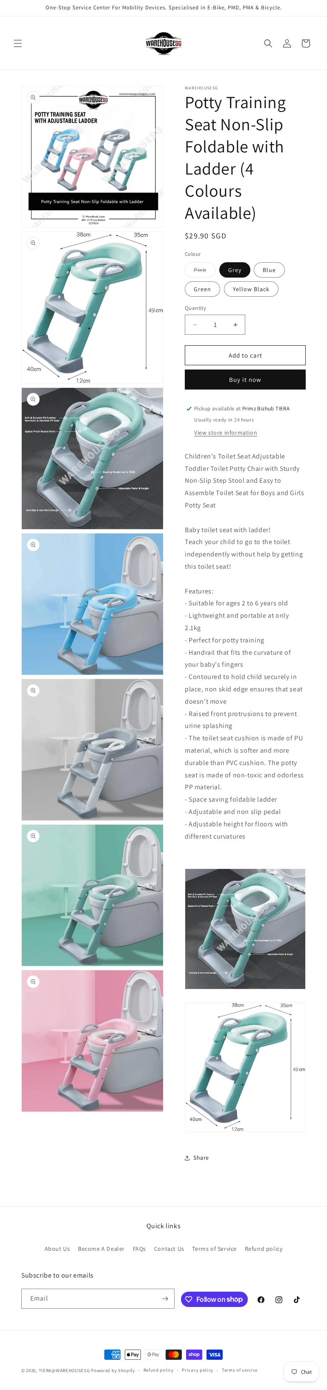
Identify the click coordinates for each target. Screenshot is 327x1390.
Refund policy (264, 1248)
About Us (57, 1248)
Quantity (195, 308)
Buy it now (245, 379)
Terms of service (240, 1370)
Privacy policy (197, 1370)
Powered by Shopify (113, 1370)
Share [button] (201, 1157)
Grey (234, 270)
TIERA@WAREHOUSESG (64, 1370)
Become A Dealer (101, 1248)
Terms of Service (214, 1248)
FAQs (139, 1248)
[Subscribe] (164, 1299)
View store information (225, 432)
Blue (269, 270)
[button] (18, 43)
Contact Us (169, 1248)
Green (202, 289)
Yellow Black (251, 289)
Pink (204, 272)
